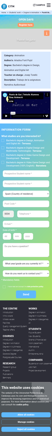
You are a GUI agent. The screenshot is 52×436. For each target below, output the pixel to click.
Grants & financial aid (37, 340)
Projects (6, 370)
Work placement (35, 343)
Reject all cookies (26, 429)
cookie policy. (22, 404)
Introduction (8, 312)
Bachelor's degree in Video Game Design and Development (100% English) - (28, 164)
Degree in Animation (31, 12)
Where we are (8, 319)
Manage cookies (26, 422)
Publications (8, 374)
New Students (34, 336)
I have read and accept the (25, 287)
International (34, 347)
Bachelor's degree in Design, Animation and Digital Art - (25, 142)
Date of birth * (10, 230)
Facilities (6, 323)
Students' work (15, 12)
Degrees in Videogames (13, 350)
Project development (37, 370)
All (30, 323)
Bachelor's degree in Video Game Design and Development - (28, 156)
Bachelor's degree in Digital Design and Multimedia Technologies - (25, 149)
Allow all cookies (26, 414)
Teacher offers (9, 330)
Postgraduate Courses (12, 357)
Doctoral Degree (9, 354)
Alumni (32, 350)
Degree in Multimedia (12, 347)
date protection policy (35, 287)
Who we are (8, 316)
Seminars (7, 378)
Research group (9, 367)
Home (3, 12)
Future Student (35, 332)
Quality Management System (15, 326)
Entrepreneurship (36, 354)
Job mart (32, 367)
